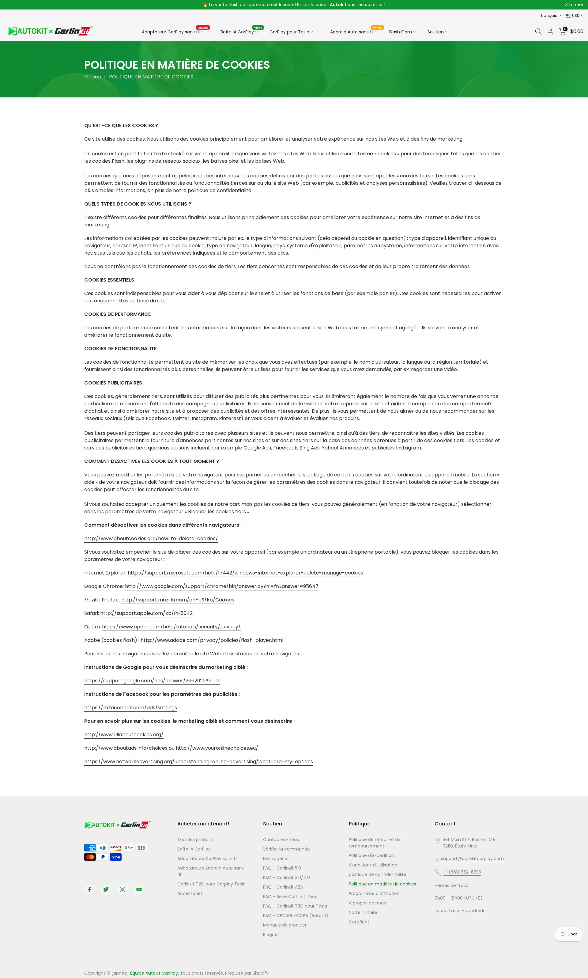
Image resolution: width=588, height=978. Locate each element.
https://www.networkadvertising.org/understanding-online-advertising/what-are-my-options (198, 761)
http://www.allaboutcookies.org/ (124, 734)
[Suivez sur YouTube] (139, 889)
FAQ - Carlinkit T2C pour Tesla (295, 906)
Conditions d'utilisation (373, 865)
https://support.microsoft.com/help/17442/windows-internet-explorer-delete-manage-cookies (245, 572)
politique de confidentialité (377, 874)
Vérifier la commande (286, 849)
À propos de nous (367, 903)
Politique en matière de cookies (382, 884)
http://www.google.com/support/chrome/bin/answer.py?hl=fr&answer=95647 (221, 586)
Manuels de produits (284, 925)
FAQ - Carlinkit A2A (283, 887)
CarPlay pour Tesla (289, 32)
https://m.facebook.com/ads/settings (130, 707)
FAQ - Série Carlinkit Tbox (290, 896)
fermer (15, 5)
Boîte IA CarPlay (241, 31)
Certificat (359, 922)
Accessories (190, 893)
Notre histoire (363, 912)
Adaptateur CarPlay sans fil (175, 31)
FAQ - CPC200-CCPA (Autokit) (296, 915)
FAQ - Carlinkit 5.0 (282, 868)
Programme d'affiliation (374, 893)
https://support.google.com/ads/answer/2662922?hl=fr (152, 680)
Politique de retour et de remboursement (375, 842)
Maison (92, 76)
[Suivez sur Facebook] (89, 889)
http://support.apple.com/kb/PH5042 (146, 613)
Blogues (271, 934)
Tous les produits (195, 839)
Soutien (436, 32)
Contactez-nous (281, 839)
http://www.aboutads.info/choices (126, 748)
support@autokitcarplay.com (472, 858)
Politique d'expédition (371, 855)
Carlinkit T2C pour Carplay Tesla (211, 884)
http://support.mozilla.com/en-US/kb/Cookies (177, 599)
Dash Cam (400, 32)
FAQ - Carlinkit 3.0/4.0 (286, 877)
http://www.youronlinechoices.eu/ (217, 748)
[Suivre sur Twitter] (106, 889)
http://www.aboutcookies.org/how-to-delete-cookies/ (151, 538)
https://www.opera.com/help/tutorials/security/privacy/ (171, 626)
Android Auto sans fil (356, 31)
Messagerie (275, 858)
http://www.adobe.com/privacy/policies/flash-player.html (212, 640)
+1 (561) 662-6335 (462, 872)
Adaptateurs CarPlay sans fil (207, 858)
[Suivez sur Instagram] (122, 889)
